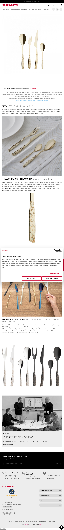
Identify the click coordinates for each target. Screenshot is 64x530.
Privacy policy (51, 521)
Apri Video (3, 529)
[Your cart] (57, 5)
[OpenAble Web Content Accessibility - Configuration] (61, 527)
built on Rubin (37, 524)
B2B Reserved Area (45, 495)
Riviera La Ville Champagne (34, 9)
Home (3, 9)
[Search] (49, 5)
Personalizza (30, 278)
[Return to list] (57, 9)
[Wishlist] (53, 5)
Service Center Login (46, 505)
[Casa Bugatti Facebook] (3, 513)
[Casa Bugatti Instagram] (7, 513)
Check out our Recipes (46, 490)
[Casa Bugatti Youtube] (14, 513)
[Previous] (53, 9)
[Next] (61, 9)
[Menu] (60, 5)
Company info (42, 521)
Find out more (8, 444)
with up (26, 524)
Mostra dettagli (54, 273)
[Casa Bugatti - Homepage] (10, 5)
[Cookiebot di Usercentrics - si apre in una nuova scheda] (55, 250)
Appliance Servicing (45, 500)
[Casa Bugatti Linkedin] (10, 513)
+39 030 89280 (7, 507)
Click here (33, 88)
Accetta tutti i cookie (52, 278)
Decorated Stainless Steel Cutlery (19, 9)
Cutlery (7, 9)
